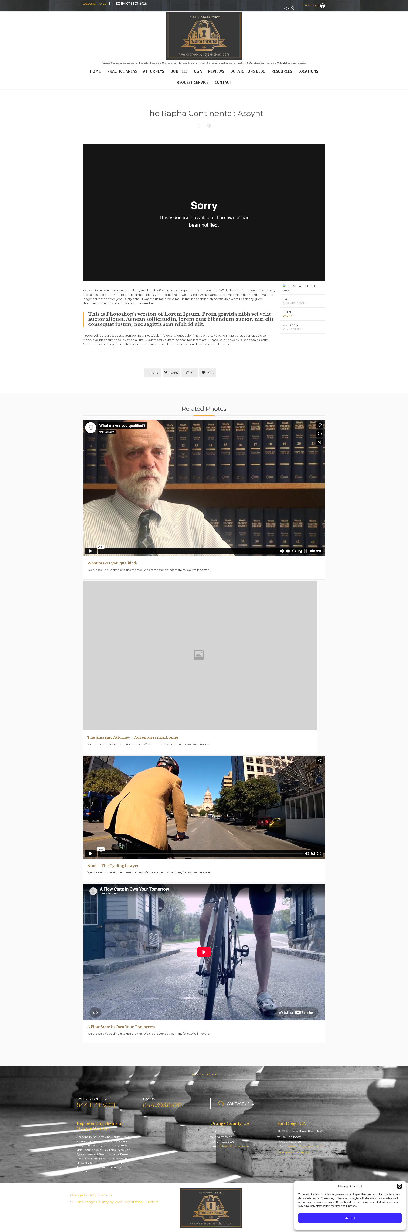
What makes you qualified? (112, 563)
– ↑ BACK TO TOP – (204, 1074)
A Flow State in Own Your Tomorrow (121, 1027)
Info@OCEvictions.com (234, 1146)
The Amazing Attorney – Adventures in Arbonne (132, 737)
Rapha (288, 316)
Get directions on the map (293, 1152)
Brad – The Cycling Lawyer (113, 866)
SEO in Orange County (89, 1202)
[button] (399, 1186)
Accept (350, 1218)
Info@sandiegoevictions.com (305, 1146)
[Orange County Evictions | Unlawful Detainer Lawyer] (204, 36)
